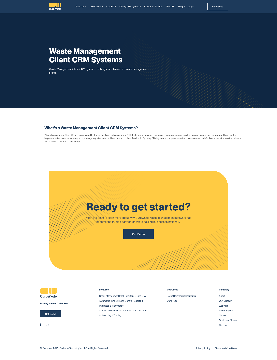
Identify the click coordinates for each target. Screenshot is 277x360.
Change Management (130, 6)
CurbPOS (111, 6)
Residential (190, 296)
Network (223, 315)
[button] (80, 6)
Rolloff (170, 296)
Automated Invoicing (109, 301)
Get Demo (138, 234)
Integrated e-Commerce (111, 305)
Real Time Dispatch (136, 310)
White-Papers (226, 310)
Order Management (109, 296)
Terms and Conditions (226, 348)
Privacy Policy (203, 348)
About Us (170, 6)
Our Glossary (225, 301)
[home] (55, 7)
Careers (223, 325)
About (222, 296)
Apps (191, 6)
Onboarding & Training (110, 315)
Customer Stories (153, 6)
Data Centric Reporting (131, 301)
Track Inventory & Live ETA (132, 296)
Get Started (217, 6)
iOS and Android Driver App (113, 310)
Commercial (179, 296)
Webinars (223, 305)
